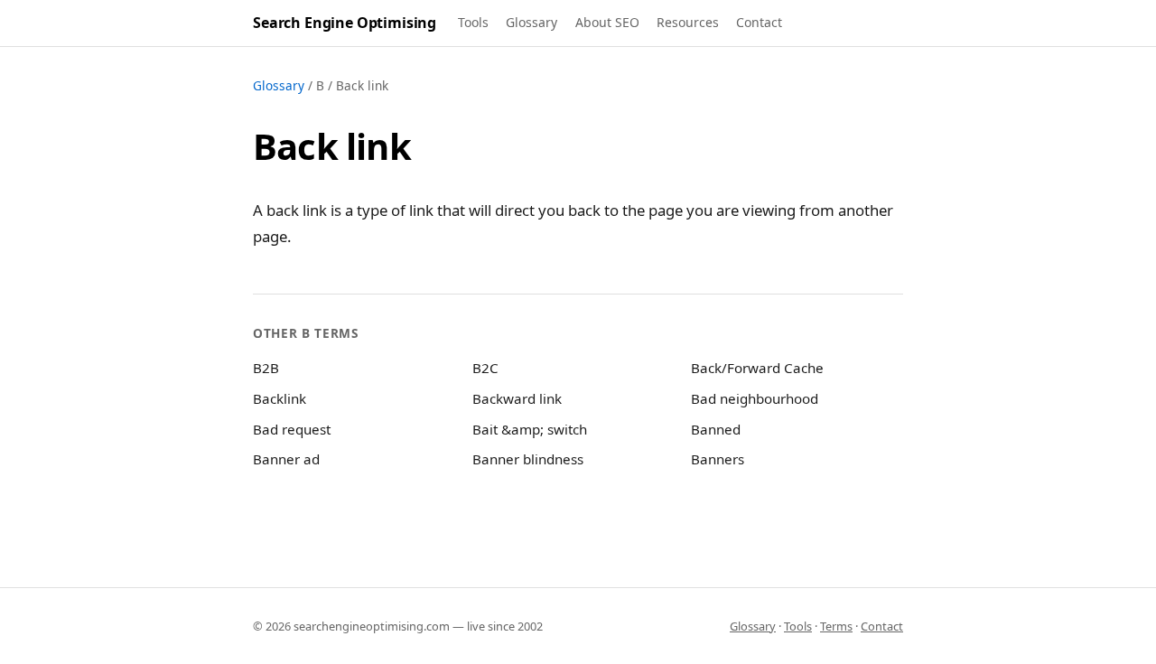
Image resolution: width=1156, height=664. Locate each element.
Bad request (292, 429)
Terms (836, 626)
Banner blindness (527, 459)
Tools (473, 22)
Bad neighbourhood (754, 398)
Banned (716, 429)
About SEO (607, 22)
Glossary (531, 22)
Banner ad (286, 459)
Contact (759, 22)
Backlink (279, 398)
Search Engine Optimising (344, 23)
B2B (266, 368)
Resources (688, 22)
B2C (485, 368)
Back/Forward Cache (757, 368)
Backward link (517, 398)
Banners (717, 459)
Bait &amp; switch (529, 429)
